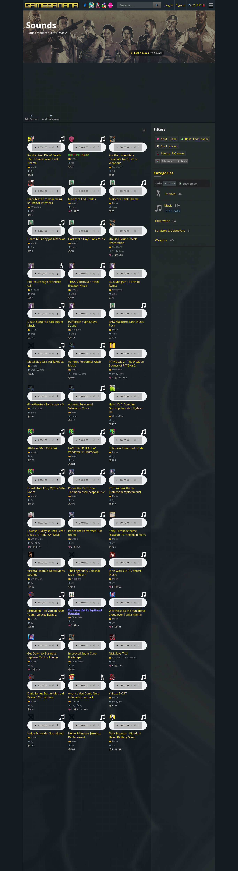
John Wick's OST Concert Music (125, 573)
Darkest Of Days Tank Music (86, 239)
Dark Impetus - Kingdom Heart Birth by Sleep (125, 735)
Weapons (117, 167)
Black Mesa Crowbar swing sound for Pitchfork (45, 201)
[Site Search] (157, 5)
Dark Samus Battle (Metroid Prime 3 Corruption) (45, 695)
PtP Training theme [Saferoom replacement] (125, 490)
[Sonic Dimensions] (85, 5)
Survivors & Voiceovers (124, 657)
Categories (163, 173)
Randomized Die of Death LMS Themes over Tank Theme (44, 159)
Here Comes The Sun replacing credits (123, 858)
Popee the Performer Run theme (85, 533)
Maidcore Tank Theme (124, 199)
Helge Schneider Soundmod (45, 733)
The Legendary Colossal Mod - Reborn (84, 573)
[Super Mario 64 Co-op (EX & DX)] (104, 5)
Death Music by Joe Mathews (46, 239)
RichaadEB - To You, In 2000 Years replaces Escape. (45, 612)
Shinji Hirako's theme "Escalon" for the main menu (127, 533)
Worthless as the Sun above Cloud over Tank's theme (127, 612)
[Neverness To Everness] (91, 5)
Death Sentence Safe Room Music (45, 323)
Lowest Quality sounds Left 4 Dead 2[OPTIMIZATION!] (46, 533)
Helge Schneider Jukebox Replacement (84, 735)
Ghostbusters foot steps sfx (45, 404)
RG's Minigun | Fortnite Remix (124, 283)
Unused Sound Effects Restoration (123, 241)
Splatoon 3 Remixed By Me (126, 448)
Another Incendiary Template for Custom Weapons (123, 159)
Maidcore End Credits (82, 199)
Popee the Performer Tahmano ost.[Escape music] (86, 490)
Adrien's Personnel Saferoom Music (80, 406)
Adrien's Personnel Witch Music (84, 363)
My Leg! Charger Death (124, 776)
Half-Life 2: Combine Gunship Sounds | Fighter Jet (126, 408)
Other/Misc (36, 408)
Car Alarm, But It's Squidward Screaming (85, 612)
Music (33, 167)
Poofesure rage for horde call (44, 283)
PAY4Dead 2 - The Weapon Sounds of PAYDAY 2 (126, 363)
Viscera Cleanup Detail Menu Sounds (46, 573)
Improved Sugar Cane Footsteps (82, 655)
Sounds (158, 52)
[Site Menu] (211, 5)
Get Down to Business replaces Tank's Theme (42, 655)
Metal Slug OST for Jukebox (45, 362)
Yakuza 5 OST (118, 693)
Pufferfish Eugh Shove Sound (82, 323)
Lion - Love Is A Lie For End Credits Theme (44, 778)
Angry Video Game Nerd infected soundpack (83, 695)
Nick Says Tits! (118, 653)
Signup (180, 5)
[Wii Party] (110, 5)
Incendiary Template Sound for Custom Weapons (45, 818)
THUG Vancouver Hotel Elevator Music (83, 283)
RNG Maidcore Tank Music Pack (126, 323)
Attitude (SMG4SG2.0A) (42, 448)
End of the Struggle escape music (85, 778)
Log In (169, 5)
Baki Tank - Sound (78, 154)
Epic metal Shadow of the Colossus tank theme (84, 858)
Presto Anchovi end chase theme (44, 858)
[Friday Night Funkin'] (97, 5)
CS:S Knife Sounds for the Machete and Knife (84, 818)
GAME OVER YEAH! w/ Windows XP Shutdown (83, 450)
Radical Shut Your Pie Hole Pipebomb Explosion (126, 818)
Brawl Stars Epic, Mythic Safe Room (46, 490)
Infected (34, 289)
